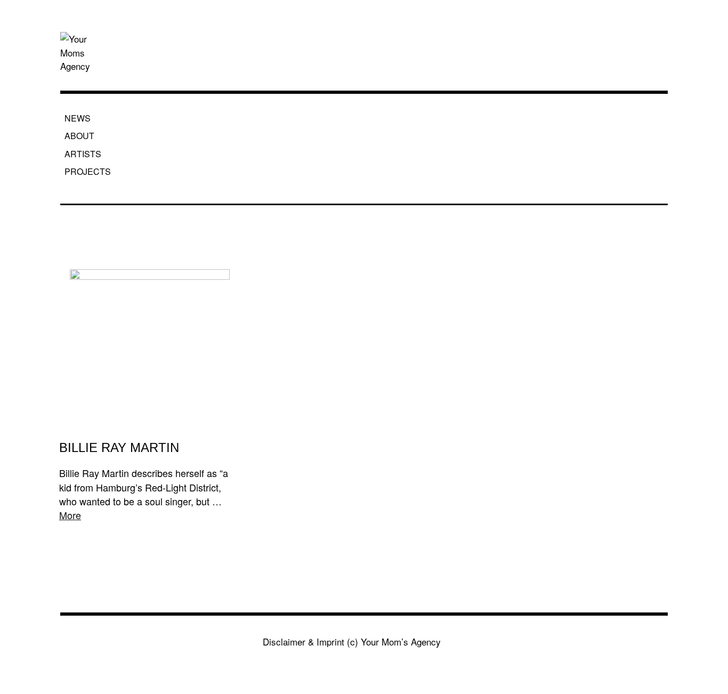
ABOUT (79, 136)
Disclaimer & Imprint (303, 641)
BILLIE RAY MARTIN (119, 447)
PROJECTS (87, 171)
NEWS (77, 118)
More (70, 515)
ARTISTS (82, 154)
